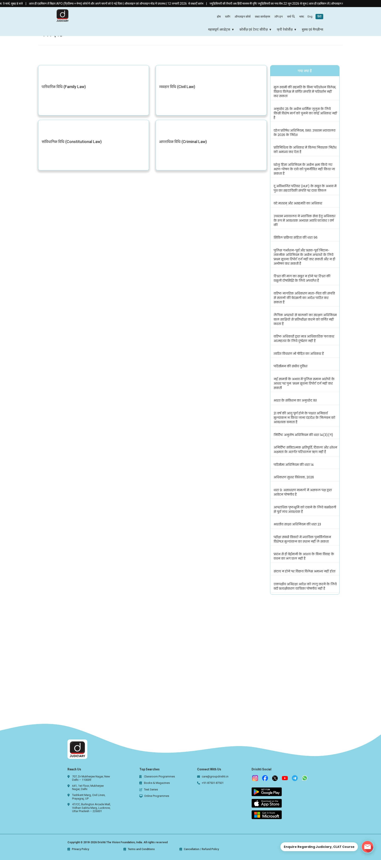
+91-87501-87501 (213, 783)
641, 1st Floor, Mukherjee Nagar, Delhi (88, 787)
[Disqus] (190, 659)
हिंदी (319, 16)
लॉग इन (279, 16)
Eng (310, 16)
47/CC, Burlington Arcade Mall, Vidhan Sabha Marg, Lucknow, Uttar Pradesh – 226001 (91, 808)
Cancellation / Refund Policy (201, 849)
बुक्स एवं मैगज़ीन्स (312, 29)
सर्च (289, 16)
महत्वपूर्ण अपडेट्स (219, 29)
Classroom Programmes (159, 776)
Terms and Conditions (141, 849)
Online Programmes (156, 796)
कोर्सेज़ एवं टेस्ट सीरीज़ (253, 29)
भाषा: (310, 16)
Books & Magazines (157, 783)
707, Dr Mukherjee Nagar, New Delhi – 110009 (91, 778)
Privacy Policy (80, 849)
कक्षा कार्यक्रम (262, 16)
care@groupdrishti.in (215, 776)
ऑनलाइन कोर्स (242, 16)
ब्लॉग (227, 16)
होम (219, 16)
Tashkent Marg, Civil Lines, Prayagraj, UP (88, 796)
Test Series (151, 789)
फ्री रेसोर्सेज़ (285, 29)
